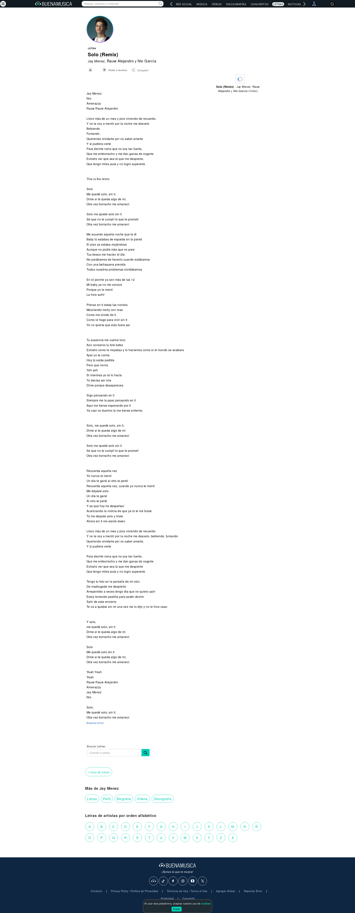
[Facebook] (173, 881)
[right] (304, 4)
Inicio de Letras (99, 771)
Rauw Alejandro (120, 60)
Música (202, 4)
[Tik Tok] (163, 881)
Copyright (188, 898)
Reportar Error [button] (253, 891)
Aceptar (176, 908)
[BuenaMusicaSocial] (153, 881)
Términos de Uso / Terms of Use (187, 891)
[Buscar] (145, 752)
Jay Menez (96, 60)
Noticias (294, 4)
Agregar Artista (225, 891)
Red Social (184, 4)
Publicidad (167, 898)
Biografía (124, 798)
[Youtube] (192, 881)
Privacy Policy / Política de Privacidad (134, 891)
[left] (171, 4)
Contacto (96, 891)
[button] (139, 70)
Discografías (236, 4)
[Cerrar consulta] (156, 3)
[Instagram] (183, 881)
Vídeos (217, 4)
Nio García (147, 60)
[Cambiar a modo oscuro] (332, 4)
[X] (202, 881)
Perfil (107, 798)
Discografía (163, 798)
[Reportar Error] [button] (95, 723)
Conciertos (260, 4)
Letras (278, 4)
